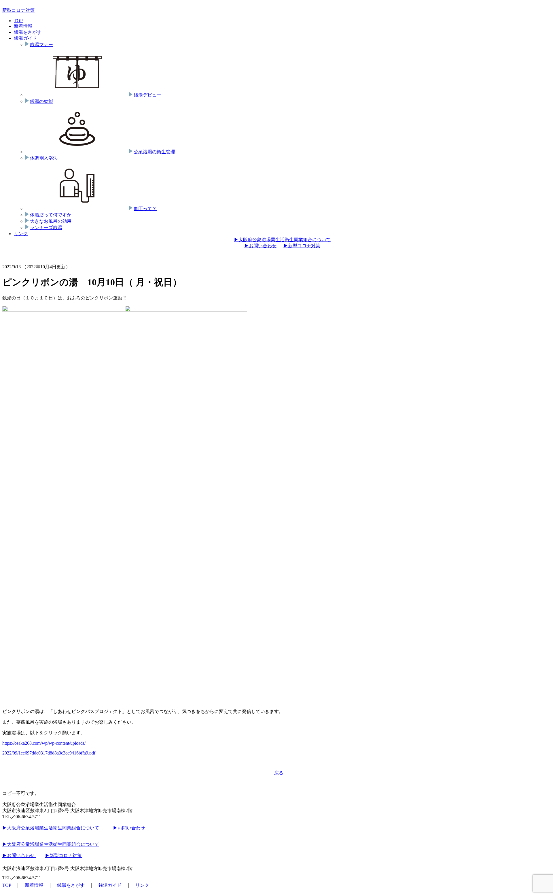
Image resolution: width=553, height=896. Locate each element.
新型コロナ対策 (18, 10)
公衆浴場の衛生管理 (154, 151)
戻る (279, 772)
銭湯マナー (41, 44)
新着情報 (23, 26)
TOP (18, 20)
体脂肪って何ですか (50, 214)
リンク (21, 233)
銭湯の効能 (41, 101)
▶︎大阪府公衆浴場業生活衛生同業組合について (282, 239)
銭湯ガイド (25, 38)
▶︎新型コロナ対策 (301, 245)
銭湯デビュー (147, 95)
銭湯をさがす (27, 32)
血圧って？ (145, 208)
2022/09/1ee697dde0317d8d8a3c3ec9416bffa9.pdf (48, 752)
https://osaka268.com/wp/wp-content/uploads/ (44, 743)
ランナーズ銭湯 (46, 227)
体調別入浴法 (44, 158)
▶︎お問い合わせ (260, 245)
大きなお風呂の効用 (50, 221)
